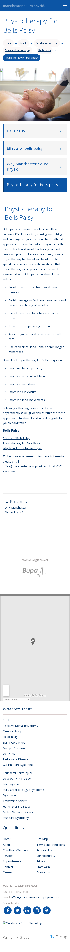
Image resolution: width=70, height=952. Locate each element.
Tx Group (22, 937)
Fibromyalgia (11, 784)
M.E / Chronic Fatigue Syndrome (23, 790)
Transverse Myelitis (15, 801)
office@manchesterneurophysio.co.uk (27, 466)
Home (8, 43)
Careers (8, 872)
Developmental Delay (17, 778)
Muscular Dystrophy (16, 818)
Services (8, 856)
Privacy (41, 861)
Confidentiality (46, 856)
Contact (8, 867)
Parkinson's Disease (15, 759)
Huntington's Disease (17, 806)
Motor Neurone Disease (18, 812)
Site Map (42, 839)
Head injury (10, 737)
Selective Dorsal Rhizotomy (20, 725)
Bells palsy (44, 50)
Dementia (9, 753)
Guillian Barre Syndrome (18, 765)
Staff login (43, 867)
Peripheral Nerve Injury (17, 773)
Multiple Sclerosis (14, 748)
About (7, 844)
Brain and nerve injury (17, 50)
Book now (43, 872)
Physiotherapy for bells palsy (21, 57)
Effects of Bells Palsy (16, 438)
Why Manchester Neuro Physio (22, 448)
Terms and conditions (51, 844)
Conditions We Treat (16, 850)
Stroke (7, 720)
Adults (23, 43)
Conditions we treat (47, 43)
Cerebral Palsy (12, 731)
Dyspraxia (9, 795)
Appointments (12, 861)
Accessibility (44, 850)
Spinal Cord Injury (14, 742)
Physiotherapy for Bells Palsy (21, 443)
